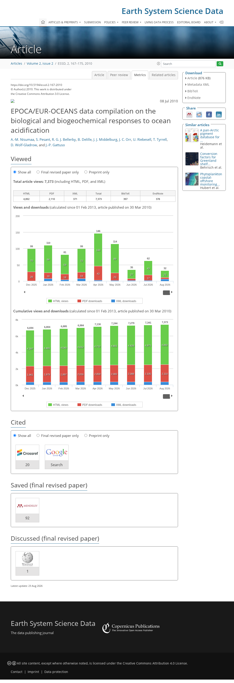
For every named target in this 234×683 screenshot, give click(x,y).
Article (99, 75)
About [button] (209, 22)
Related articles (164, 75)
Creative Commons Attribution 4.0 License (155, 663)
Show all (24, 172)
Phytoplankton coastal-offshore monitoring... (211, 179)
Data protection (56, 672)
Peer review (119, 75)
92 (27, 518)
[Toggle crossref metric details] (27, 452)
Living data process (159, 22)
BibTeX (192, 91)
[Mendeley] (189, 114)
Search (57, 464)
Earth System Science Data (172, 10)
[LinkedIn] (219, 114)
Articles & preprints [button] (63, 22)
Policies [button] (110, 22)
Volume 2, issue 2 (40, 63)
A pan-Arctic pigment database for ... (210, 135)
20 (27, 464)
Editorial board (189, 22)
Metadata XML (198, 84)
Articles (16, 63)
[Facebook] (209, 114)
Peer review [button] (130, 22)
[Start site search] (220, 63)
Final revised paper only (60, 172)
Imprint (33, 672)
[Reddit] (199, 114)
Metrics (140, 75)
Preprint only (99, 172)
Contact (16, 672)
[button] (158, 63)
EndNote (194, 98)
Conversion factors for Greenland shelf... (208, 158)
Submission (92, 22)
